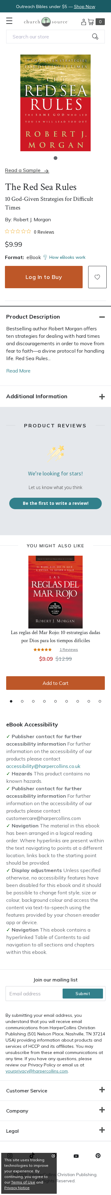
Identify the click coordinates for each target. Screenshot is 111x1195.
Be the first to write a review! (55, 503)
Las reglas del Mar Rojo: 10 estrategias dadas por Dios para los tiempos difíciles (55, 636)
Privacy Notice (17, 1187)
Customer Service (26, 1090)
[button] (55, 158)
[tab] (11, 701)
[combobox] (55, 36)
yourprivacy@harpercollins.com (37, 1071)
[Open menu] (9, 21)
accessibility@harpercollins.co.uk (43, 766)
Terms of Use (23, 1182)
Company (17, 1111)
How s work (67, 257)
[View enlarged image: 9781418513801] (55, 103)
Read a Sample (22, 170)
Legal (12, 1131)
